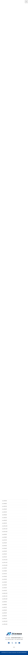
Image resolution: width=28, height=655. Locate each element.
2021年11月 (4, 562)
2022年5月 (4, 545)
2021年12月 (4, 559)
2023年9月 (4, 500)
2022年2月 (4, 554)
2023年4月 (4, 514)
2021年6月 (4, 576)
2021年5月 (4, 579)
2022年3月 (4, 551)
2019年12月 (4, 621)
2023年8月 (4, 503)
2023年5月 (4, 512)
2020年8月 (4, 604)
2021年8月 (4, 570)
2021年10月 (4, 565)
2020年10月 (4, 598)
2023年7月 (4, 506)
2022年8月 (4, 537)
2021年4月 (4, 582)
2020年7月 (4, 607)
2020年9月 (4, 601)
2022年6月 (4, 542)
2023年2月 (4, 520)
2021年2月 (4, 587)
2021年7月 (4, 573)
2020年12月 (4, 593)
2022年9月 (4, 534)
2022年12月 (4, 526)
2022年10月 (4, 531)
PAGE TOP (25, 633)
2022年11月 (4, 528)
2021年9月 (4, 568)
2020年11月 (4, 596)
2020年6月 (4, 610)
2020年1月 (4, 618)
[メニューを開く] (14, 647)
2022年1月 (4, 556)
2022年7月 (4, 540)
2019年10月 (4, 624)
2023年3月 (4, 517)
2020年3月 (4, 613)
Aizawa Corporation (12, 652)
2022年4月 (4, 548)
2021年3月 (4, 585)
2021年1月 (4, 590)
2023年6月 (4, 509)
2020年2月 (4, 615)
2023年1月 (4, 523)
